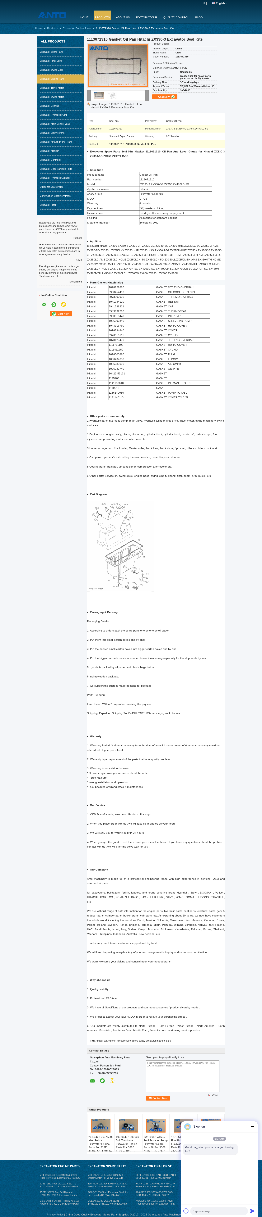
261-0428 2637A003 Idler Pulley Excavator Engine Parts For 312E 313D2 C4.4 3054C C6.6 (100, 1145)
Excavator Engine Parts (77, 28)
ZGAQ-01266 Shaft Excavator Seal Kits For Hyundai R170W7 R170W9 (108, 1194)
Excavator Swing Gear (51, 70)
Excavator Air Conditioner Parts (56, 142)
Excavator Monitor (49, 151)
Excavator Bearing (49, 106)
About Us (123, 17)
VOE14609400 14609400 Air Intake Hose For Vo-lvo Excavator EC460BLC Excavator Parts (60, 1178)
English (220, 3)
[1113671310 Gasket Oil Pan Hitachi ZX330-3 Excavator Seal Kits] (118, 65)
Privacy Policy (55, 1214)
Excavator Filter (48, 205)
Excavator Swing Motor (52, 97)
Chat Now (164, 96)
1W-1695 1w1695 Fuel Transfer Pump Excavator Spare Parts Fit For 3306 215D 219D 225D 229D (155, 1145)
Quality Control (176, 17)
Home (84, 17)
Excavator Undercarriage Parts (56, 169)
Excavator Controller (50, 160)
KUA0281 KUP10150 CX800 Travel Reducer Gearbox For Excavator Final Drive (155, 1204)
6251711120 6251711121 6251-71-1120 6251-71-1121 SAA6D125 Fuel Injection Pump (59, 1186)
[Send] (252, 1211)
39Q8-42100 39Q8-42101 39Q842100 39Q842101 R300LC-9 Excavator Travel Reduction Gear (156, 1178)
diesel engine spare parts (130, 1040)
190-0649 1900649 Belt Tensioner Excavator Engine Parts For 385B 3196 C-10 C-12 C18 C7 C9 (127, 1145)
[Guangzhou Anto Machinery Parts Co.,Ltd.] (55, 15)
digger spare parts (105, 1040)
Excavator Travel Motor (52, 88)
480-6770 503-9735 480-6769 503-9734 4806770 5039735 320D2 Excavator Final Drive (154, 1195)
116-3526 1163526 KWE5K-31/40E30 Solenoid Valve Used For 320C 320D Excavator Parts (107, 1186)
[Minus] (252, 1126)
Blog (199, 17)
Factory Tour (146, 17)
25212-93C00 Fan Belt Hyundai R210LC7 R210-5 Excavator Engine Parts (58, 1195)
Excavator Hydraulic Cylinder (55, 178)
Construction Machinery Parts (55, 196)
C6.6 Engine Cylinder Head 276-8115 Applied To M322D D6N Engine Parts (59, 1202)
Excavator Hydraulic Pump (54, 115)
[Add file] (186, 1211)
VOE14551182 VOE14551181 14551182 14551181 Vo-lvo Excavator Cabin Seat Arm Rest (108, 1204)
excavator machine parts (158, 1040)
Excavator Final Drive (51, 61)
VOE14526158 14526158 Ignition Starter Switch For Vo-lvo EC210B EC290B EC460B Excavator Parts (105, 1178)
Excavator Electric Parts (52, 133)
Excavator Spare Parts (51, 52)
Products (102, 17)
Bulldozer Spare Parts (51, 187)
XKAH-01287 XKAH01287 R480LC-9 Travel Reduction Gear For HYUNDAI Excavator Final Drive (155, 1186)
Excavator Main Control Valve (55, 124)
